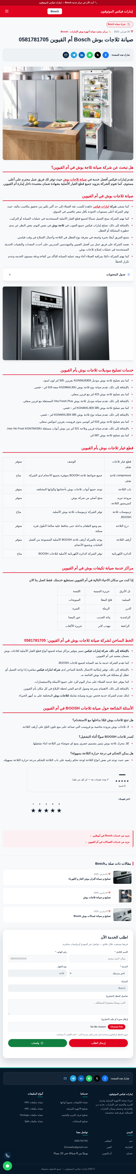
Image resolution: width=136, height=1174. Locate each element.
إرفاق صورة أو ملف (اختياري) (115, 1019)
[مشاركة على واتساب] (90, 55)
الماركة (124, 981)
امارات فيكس (101, 206)
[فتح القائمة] (6, 11)
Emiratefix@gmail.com (76, 1147)
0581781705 (81, 1140)
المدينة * (124, 966)
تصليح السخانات (80, 1121)
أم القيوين (107, 1153)
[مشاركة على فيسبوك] (105, 55)
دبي (131, 1140)
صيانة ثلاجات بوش (75, 179)
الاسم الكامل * (121, 952)
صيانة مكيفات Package (31, 1115)
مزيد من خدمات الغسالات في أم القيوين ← (107, 841)
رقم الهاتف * (61, 952)
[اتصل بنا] (7, 1155)
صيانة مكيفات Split (34, 1121)
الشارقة (129, 1147)
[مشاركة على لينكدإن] (82, 55)
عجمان (129, 1153)
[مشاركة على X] (98, 55)
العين (109, 1147)
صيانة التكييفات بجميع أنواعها (74, 1102)
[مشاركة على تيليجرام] (74, 55)
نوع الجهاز (62, 966)
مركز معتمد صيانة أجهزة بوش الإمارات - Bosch (84, 31)
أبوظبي (108, 1140)
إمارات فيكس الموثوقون (117, 11)
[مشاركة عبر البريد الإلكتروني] (66, 55)
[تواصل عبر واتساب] (7, 1165)
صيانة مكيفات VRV (33, 1102)
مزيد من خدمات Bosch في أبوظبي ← (110, 835)
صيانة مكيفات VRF (33, 1108)
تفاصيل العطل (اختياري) (117, 996)
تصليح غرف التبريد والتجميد (75, 1115)
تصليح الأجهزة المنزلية (77, 1108)
